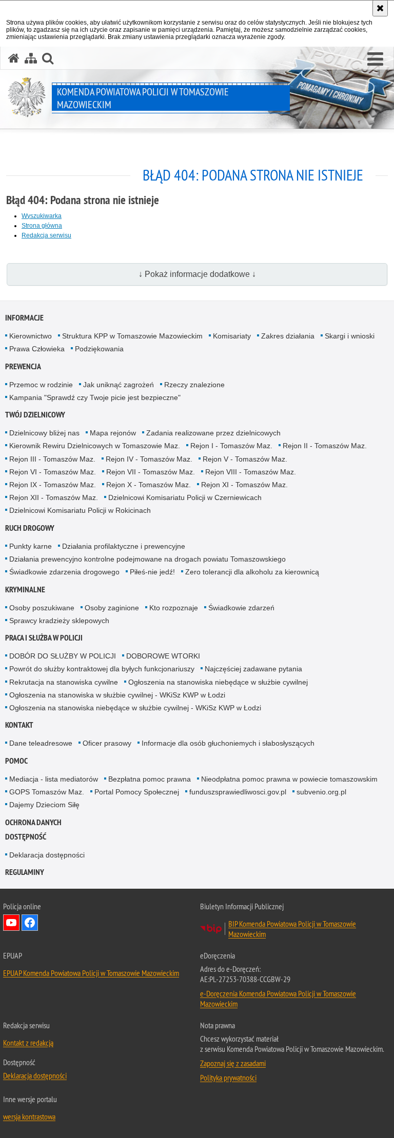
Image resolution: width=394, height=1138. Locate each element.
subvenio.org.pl (321, 792)
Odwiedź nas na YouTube (11, 922)
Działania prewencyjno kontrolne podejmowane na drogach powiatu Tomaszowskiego (147, 559)
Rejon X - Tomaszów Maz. (148, 485)
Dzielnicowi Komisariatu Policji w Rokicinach (80, 510)
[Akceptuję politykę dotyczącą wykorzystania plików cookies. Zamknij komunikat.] (380, 8)
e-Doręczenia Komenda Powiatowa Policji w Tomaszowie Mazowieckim (278, 998)
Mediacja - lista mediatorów (53, 779)
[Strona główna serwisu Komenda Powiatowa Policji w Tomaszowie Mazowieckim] (13, 58)
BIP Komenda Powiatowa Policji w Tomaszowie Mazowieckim (292, 929)
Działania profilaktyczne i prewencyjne (123, 546)
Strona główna (42, 225)
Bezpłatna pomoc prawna (149, 779)
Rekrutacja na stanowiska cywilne (63, 682)
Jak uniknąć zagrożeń (118, 385)
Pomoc (16, 760)
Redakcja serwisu (46, 235)
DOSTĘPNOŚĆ (25, 836)
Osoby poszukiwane (41, 608)
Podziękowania (99, 349)
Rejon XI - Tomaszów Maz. (244, 485)
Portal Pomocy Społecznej (136, 792)
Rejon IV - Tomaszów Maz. (149, 459)
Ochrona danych (33, 822)
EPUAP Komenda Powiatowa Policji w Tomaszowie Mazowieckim (91, 973)
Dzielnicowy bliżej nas (44, 433)
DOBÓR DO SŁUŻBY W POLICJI (62, 656)
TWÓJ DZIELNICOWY (35, 414)
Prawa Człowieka (37, 349)
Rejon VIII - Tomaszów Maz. (250, 472)
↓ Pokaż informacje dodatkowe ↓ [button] (197, 274)
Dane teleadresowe (40, 743)
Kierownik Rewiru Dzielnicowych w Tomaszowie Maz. (94, 446)
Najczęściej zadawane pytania (253, 669)
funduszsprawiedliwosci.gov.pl (237, 792)
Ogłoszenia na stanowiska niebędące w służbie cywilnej (218, 682)
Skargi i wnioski (350, 336)
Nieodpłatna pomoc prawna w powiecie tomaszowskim (289, 779)
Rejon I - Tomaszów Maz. (231, 446)
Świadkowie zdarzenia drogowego (64, 572)
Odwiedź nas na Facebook (30, 922)
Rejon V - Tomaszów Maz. (245, 459)
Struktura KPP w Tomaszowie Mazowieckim (132, 336)
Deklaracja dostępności (47, 855)
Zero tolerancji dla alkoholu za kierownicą (252, 572)
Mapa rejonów (113, 433)
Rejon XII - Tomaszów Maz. (53, 497)
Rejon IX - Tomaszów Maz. (52, 485)
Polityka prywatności (228, 1077)
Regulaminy (24, 872)
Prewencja (23, 366)
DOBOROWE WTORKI (163, 656)
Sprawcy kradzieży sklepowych (59, 620)
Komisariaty (232, 336)
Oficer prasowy (107, 743)
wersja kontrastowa (29, 1116)
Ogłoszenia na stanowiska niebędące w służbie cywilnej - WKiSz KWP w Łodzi (135, 708)
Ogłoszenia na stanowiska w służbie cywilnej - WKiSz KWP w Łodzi (117, 695)
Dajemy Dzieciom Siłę (44, 805)
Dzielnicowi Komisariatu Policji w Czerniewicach (185, 497)
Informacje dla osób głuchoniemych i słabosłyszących (228, 743)
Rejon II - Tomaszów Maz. (325, 446)
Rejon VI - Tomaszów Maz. (52, 472)
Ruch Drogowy (29, 528)
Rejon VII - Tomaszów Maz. (150, 472)
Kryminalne (25, 589)
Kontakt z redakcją (28, 1042)
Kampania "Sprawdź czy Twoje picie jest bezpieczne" (95, 397)
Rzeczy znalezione (194, 385)
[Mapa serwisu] (31, 58)
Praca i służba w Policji (44, 637)
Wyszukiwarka (42, 215)
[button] (375, 59)
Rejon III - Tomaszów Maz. (52, 459)
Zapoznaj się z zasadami (233, 1063)
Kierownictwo (30, 336)
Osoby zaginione (112, 608)
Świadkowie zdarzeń (241, 608)
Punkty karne (30, 546)
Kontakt (19, 725)
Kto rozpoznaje (173, 608)
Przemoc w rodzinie (41, 385)
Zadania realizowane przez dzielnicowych (213, 433)
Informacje (24, 317)
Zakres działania (287, 336)
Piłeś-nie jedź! (152, 572)
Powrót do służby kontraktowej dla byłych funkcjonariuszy (101, 669)
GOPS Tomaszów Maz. (46, 792)
